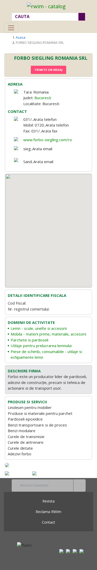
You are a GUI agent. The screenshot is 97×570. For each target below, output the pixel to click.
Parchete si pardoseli (29, 339)
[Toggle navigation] (11, 28)
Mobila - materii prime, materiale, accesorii (48, 334)
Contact (48, 522)
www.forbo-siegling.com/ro (47, 139)
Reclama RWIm (48, 511)
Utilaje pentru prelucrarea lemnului (41, 345)
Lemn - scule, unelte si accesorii (39, 328)
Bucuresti (42, 97)
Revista (48, 501)
